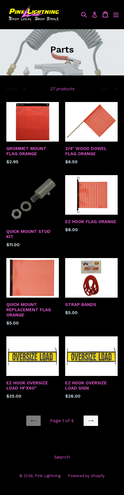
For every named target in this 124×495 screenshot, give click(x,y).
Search (62, 457)
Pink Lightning (48, 476)
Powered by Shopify (86, 476)
